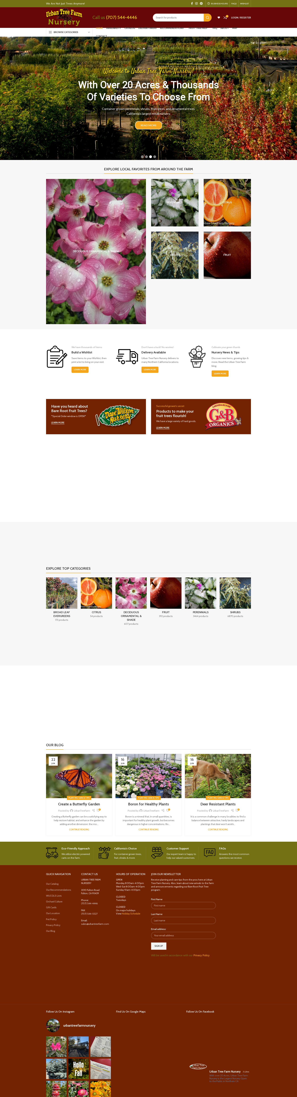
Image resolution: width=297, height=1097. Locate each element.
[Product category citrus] (227, 202)
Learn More (80, 369)
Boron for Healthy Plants (148, 804)
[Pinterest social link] (201, 3)
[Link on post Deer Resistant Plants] (218, 776)
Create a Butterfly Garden (79, 804)
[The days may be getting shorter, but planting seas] (78, 1069)
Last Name (156, 914)
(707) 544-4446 (121, 17)
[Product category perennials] (175, 202)
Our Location (53, 913)
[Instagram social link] (196, 3)
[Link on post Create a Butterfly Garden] (79, 776)
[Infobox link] (69, 853)
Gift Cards (51, 907)
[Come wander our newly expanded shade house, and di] (78, 1046)
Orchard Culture (54, 901)
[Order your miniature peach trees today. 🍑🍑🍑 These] (100, 1046)
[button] (142, 156)
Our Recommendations (58, 889)
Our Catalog (52, 883)
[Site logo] (64, 17)
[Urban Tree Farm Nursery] (198, 1066)
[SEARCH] (208, 18)
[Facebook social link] (192, 3)
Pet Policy (51, 919)
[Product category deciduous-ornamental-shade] (96, 251)
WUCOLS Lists (54, 895)
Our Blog (50, 931)
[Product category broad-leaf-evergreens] (61, 600)
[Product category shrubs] (175, 255)
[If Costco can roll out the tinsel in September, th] (56, 1069)
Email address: (158, 929)
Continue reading (79, 829)
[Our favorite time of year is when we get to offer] (100, 1069)
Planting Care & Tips (79, 798)
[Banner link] (96, 416)
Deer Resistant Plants (218, 804)
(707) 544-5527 (89, 913)
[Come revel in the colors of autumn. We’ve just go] (56, 1046)
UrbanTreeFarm (82, 810)
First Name (156, 899)
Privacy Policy (53, 925)
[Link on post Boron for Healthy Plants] (149, 776)
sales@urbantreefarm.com (95, 923)
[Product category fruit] (227, 255)
